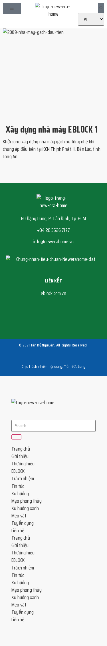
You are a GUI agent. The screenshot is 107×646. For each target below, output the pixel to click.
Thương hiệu (23, 464)
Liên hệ (17, 530)
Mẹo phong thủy (26, 501)
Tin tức (17, 486)
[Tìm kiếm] (16, 436)
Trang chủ (20, 449)
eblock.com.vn (53, 293)
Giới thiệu (20, 456)
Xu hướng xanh (25, 508)
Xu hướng (20, 494)
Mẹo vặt (18, 516)
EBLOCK (18, 471)
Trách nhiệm (22, 478)
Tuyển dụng (22, 523)
